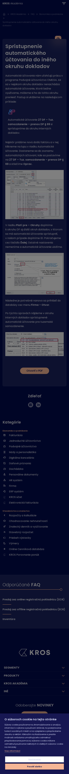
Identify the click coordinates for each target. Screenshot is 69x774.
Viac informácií (12, 750)
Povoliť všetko (34, 766)
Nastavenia (34, 759)
